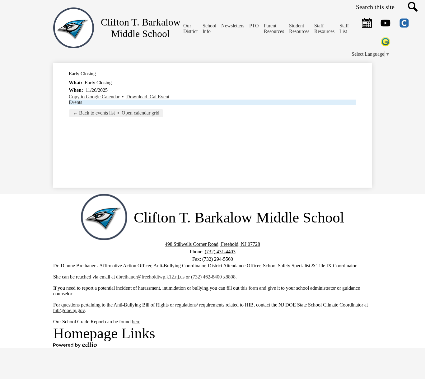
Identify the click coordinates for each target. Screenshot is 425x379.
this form (249, 288)
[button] (209, 29)
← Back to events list (94, 112)
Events (75, 102)
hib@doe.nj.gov (69, 310)
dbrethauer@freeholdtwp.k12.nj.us (150, 276)
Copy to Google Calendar (94, 96)
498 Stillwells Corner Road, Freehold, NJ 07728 (212, 244)
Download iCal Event (147, 96)
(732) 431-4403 (220, 251)
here (136, 321)
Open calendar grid (140, 112)
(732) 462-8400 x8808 (213, 276)
